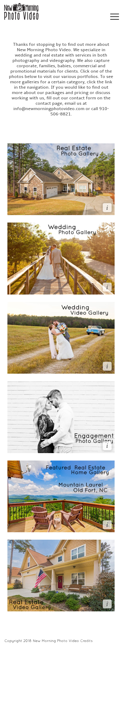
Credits (86, 641)
